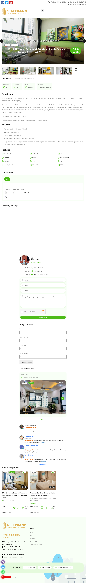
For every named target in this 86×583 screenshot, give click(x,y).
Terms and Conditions (36, 544)
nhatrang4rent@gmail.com (41, 274)
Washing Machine (9, 165)
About (32, 532)
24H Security (7, 154)
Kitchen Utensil (64, 157)
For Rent (7, 45)
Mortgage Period (23, 353)
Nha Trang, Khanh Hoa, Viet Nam (31, 377)
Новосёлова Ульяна (31, 445)
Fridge (34, 157)
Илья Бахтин (29, 436)
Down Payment (23, 337)
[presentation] (23, 398)
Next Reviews (43, 464)
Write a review (37, 431)
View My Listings (36, 262)
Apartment (14, 45)
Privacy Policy (34, 541)
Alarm (62, 154)
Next (84, 41)
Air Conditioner (36, 154)
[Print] (15, 59)
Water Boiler (35, 165)
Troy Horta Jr (29, 455)
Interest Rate (22, 345)
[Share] (19, 59)
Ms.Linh (35, 259)
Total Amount (22, 329)
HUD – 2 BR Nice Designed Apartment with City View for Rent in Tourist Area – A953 (14, 495)
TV (61, 161)
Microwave (7, 161)
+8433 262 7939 (38, 267)
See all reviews (29, 431)
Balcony (6, 157)
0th (7, 179)
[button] (42, 10)
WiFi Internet (63, 165)
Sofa (33, 161)
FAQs (32, 535)
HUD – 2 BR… (25, 374)
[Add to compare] (10, 59)
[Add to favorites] (6, 59)
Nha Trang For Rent (30, 425)
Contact (32, 538)
